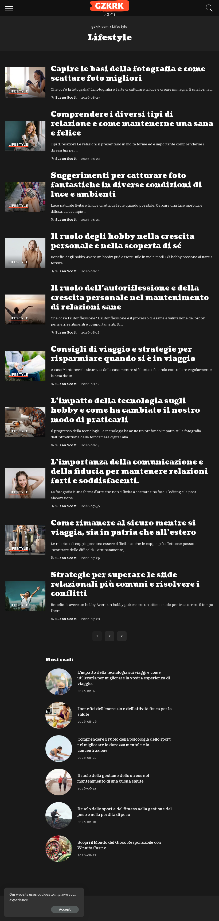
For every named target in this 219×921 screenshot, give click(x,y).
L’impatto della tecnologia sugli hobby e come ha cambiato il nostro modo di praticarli (125, 410)
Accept (65, 909)
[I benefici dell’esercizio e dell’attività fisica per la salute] (58, 715)
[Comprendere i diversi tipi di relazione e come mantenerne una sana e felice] (25, 136)
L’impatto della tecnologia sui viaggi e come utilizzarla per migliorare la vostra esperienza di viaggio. (123, 678)
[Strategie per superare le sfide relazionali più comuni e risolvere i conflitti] (25, 596)
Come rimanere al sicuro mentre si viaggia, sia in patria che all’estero (123, 527)
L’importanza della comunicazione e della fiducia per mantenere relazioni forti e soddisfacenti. (129, 471)
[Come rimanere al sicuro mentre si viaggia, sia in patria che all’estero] (25, 540)
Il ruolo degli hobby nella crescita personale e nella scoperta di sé (122, 241)
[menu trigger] (10, 8)
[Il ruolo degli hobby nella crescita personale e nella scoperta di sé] (25, 253)
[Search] (208, 8)
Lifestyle (18, 91)
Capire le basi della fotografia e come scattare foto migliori (128, 73)
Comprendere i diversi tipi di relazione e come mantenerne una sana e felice (132, 123)
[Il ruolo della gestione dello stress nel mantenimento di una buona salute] (58, 782)
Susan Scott (66, 97)
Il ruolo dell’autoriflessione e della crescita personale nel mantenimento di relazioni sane (130, 297)
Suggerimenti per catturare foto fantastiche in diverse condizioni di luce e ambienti (126, 185)
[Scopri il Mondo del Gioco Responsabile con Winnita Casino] (58, 848)
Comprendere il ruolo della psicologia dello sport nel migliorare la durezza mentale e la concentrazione (124, 745)
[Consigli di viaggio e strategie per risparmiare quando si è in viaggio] (25, 366)
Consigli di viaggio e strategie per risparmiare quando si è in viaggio (123, 354)
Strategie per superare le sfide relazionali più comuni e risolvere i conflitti (125, 584)
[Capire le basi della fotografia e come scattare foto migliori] (25, 82)
